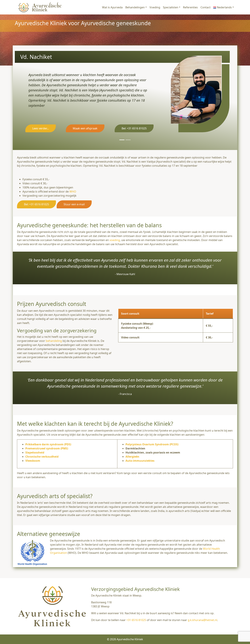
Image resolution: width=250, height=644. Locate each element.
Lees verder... (40, 128)
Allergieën (132, 456)
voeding (115, 240)
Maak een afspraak (85, 128)
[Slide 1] (121, 140)
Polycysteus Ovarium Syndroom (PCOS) (152, 444)
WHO (72, 191)
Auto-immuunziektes (140, 461)
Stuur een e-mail (74, 204)
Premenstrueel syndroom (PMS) (46, 448)
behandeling (54, 341)
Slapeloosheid (34, 452)
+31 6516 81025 (136, 620)
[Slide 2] (128, 140)
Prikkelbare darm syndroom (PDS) (48, 444)
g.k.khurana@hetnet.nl (202, 620)
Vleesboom (32, 461)
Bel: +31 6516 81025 (134, 128)
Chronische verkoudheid (42, 456)
